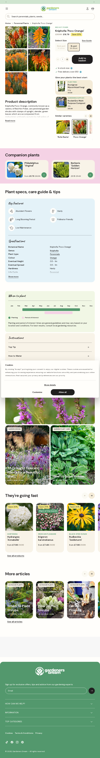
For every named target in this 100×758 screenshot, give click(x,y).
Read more (10, 121)
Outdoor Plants (15, 585)
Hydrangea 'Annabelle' (13, 538)
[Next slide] (91, 116)
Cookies (9, 733)
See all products (15, 555)
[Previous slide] (86, 116)
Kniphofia (54, 251)
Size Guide (87, 41)
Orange (53, 258)
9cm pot (62, 48)
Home (8, 23)
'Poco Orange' (79, 137)
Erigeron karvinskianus (45, 538)
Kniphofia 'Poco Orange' (42, 23)
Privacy (38, 733)
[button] (6, 8)
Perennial (54, 272)
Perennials (55, 254)
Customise (37, 392)
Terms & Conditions (24, 733)
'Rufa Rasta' (63, 137)
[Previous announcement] (6, 2)
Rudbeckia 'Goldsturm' (75, 538)
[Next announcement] (94, 2)
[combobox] (50, 16)
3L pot (73, 47)
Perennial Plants (21, 23)
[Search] (8, 16)
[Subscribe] (92, 691)
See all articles (14, 621)
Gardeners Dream (19, 751)
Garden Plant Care (62, 429)
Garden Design (14, 429)
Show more (13, 277)
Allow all (63, 392)
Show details (50, 385)
